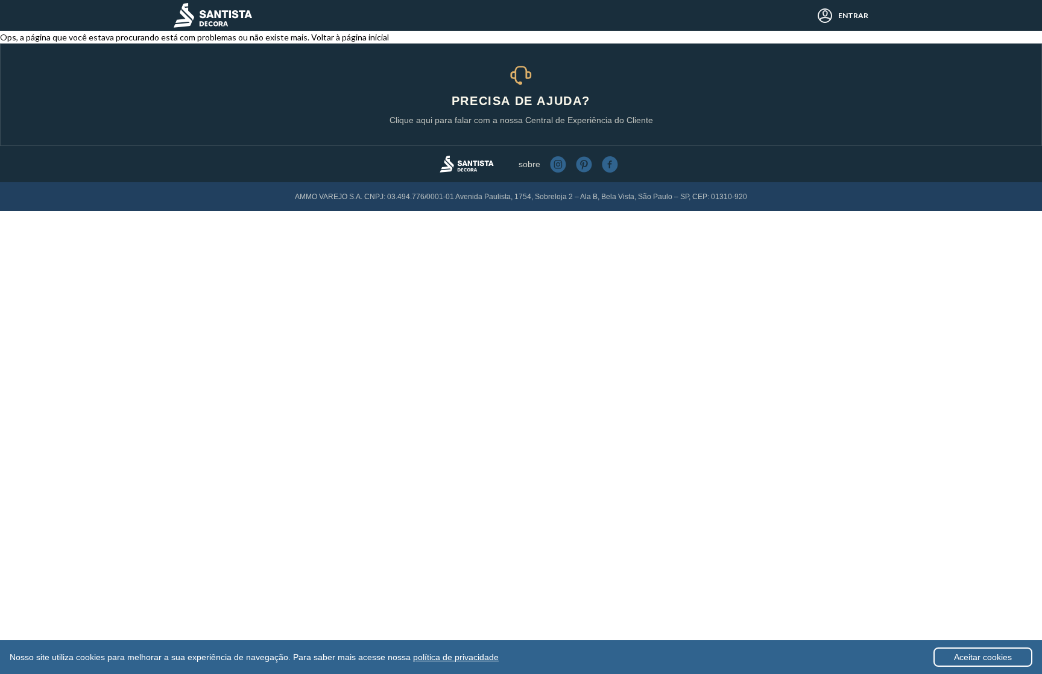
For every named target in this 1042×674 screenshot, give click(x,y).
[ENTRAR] (821, 15)
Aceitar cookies (983, 657)
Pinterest (584, 164)
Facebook (610, 164)
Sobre (529, 164)
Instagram (558, 164)
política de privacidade (456, 657)
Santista (213, 15)
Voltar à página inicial (350, 37)
